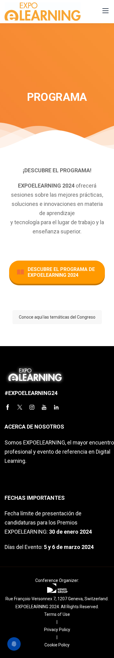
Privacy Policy (57, 629)
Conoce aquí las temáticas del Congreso (57, 317)
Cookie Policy (57, 644)
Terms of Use (57, 614)
